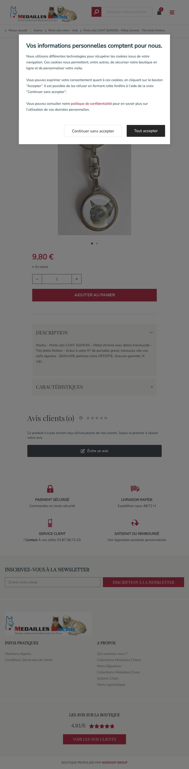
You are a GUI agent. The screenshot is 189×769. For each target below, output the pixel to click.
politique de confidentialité (91, 103)
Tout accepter (146, 131)
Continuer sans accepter (93, 131)
